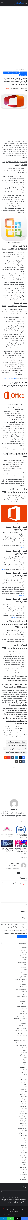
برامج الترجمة (23, 984)
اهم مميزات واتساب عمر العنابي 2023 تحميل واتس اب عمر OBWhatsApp (21, 849)
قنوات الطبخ (23, 1118)
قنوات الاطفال (22, 1096)
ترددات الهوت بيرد (22, 1033)
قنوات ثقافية (23, 1137)
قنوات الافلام (23, 1098)
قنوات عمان (23, 1145)
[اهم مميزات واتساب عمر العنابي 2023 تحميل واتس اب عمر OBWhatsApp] (21, 843)
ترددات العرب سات (21, 1028)
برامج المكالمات (22, 991)
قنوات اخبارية (23, 1091)
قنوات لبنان (23, 1152)
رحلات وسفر (23, 1067)
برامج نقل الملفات (22, 1025)
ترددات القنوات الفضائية (20, 1030)
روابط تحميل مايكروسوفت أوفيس (16, 745)
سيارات (24, 1074)
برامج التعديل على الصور (20, 986)
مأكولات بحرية (22, 1164)
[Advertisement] (14, 22)
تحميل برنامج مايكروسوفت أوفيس (16, 742)
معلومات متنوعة (22, 1174)
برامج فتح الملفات (8, 72)
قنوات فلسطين (22, 1147)
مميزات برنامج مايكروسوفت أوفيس (15, 752)
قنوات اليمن (23, 1130)
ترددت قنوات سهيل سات (20, 1047)
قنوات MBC (23, 1089)
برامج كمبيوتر (23, 75)
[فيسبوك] (23, 757)
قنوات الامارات (22, 1101)
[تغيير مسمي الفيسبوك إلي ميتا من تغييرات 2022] (7, 843)
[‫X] (20, 757)
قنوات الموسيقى (22, 1128)
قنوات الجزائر (23, 1106)
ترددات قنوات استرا (21, 1035)
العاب (24, 959)
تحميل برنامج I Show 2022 (7, 834)
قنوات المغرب (22, 1125)
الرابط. (22, 547)
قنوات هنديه (23, 1157)
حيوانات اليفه (23, 1059)
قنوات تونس (23, 1135)
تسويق (24, 1050)
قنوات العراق (23, 1120)
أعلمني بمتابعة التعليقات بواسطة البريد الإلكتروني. (15, 930)
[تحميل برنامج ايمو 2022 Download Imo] (21, 829)
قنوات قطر (23, 1150)
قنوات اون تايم (22, 1133)
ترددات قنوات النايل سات (20, 1040)
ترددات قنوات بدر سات (20, 1042)
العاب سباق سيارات (21, 969)
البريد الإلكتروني (23, 911)
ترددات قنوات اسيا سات (20, 1038)
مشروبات (24, 1172)
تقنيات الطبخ (23, 1055)
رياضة (24, 1069)
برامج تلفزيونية (22, 1003)
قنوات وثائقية (23, 1159)
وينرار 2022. (7, 378)
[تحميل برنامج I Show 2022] (7, 829)
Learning (24, 947)
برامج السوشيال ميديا (21, 989)
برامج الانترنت (22, 981)
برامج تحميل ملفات (21, 996)
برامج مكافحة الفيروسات (20, 1018)
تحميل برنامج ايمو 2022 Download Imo (21, 835)
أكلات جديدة (23, 952)
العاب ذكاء (23, 967)
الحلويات (24, 957)
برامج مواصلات (22, 1020)
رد (18, 873)
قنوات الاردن (23, 1094)
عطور (24, 1084)
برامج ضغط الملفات (21, 1006)
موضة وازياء (23, 1179)
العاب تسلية (23, 964)
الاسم (25, 904)
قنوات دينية (23, 1140)
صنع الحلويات (23, 1081)
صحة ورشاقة (23, 1079)
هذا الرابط (21, 595)
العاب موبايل (23, 977)
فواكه (24, 1086)
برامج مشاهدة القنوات (21, 1016)
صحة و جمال (23, 1077)
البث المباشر (23, 955)
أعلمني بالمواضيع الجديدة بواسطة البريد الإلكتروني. (15, 933)
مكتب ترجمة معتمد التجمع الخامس (11, 1214)
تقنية (25, 1057)
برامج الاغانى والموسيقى (20, 979)
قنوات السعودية (22, 1113)
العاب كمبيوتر (23, 974)
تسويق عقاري (23, 1052)
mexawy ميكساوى (14, 1211)
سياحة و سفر (23, 1072)
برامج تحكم (16, 72)
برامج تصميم (23, 1001)
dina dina (23, 88)
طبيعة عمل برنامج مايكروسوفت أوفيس (14, 749)
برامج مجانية (18, 69)
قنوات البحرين (22, 1103)
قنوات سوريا (23, 1142)
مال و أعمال (23, 1167)
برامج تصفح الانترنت (21, 998)
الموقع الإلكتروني (23, 917)
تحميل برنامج (14, 378)
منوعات (24, 1177)
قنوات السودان (22, 1116)
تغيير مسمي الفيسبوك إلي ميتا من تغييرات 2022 (7, 849)
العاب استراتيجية (22, 962)
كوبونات (24, 1162)
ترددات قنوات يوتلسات (21, 1045)
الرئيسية (24, 69)
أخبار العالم (23, 950)
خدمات (24, 1062)
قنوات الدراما (23, 1108)
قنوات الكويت (23, 1123)
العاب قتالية (23, 972)
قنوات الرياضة (22, 1111)
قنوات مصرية (23, 1155)
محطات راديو (23, 1169)
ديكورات (24, 1064)
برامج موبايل (23, 1023)
